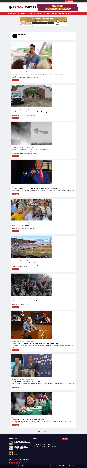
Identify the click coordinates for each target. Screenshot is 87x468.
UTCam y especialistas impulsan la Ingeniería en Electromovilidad (21, 452)
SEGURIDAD (49, 13)
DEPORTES (54, 13)
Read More (16, 155)
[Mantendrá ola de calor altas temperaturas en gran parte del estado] (11, 443)
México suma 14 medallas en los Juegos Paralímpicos (28, 419)
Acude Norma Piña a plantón (20, 225)
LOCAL (19, 13)
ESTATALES (23, 13)
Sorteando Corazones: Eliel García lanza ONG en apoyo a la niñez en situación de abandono (39, 74)
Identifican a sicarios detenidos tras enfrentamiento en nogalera (31, 112)
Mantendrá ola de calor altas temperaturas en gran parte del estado (22, 442)
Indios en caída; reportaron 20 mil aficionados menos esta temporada (32, 263)
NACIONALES (29, 13)
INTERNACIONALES (37, 13)
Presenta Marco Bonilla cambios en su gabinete (26, 381)
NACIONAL (50, 444)
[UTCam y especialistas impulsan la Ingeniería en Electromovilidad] (11, 453)
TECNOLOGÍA (68, 13)
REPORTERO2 (16, 109)
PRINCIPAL (36, 448)
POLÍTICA (44, 13)
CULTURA (60, 13)
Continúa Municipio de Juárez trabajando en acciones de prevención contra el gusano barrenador (21, 447)
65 (46, 431)
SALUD (63, 13)
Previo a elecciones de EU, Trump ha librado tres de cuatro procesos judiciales (35, 188)
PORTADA (10, 13)
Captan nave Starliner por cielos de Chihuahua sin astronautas (30, 150)
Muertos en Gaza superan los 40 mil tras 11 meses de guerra (30, 301)
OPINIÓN (15, 13)
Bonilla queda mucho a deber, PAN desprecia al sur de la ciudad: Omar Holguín (35, 344)
